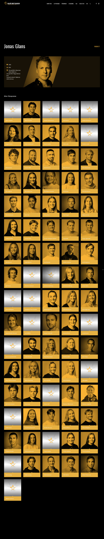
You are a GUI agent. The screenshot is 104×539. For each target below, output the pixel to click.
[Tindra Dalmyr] (51, 440)
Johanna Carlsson (29, 286)
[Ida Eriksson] (12, 251)
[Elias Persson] (70, 157)
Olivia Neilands (67, 380)
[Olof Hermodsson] (12, 393)
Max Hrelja (85, 356)
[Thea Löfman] (70, 416)
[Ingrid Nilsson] (31, 251)
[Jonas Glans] (89, 275)
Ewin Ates (27, 215)
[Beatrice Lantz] (89, 133)
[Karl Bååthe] (31, 322)
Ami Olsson (66, 120)
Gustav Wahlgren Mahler (50, 238)
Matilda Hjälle (66, 356)
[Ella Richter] (70, 180)
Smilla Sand (8, 427)
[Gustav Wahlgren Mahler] (51, 227)
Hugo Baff (65, 238)
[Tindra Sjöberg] (70, 440)
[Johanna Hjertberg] (51, 275)
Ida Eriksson (9, 262)
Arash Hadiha (47, 144)
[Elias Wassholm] (89, 157)
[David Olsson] (51, 157)
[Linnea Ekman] (70, 322)
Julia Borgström (47, 309)
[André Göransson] (89, 109)
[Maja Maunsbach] (51, 346)
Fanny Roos (47, 215)
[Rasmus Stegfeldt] (89, 393)
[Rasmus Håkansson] (70, 393)
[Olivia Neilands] (70, 369)
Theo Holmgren (86, 427)
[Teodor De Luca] (51, 416)
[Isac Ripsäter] (51, 251)
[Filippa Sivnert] (89, 204)
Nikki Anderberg (29, 380)
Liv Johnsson (85, 333)
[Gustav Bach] (31, 227)
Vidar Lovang (28, 475)
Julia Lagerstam (86, 309)
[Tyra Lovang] (12, 464)
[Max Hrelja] (89, 346)
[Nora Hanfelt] (51, 369)
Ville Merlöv (66, 475)
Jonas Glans (85, 286)
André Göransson (86, 120)
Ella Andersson (28, 191)
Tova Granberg (86, 451)
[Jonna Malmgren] (12, 298)
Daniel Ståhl (28, 167)
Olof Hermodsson (10, 404)
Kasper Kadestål (48, 333)
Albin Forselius (28, 120)
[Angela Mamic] (12, 133)
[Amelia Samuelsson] (51, 109)
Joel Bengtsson (86, 262)
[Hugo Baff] (70, 227)
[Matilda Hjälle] (70, 346)
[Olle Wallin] (89, 369)
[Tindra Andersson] (31, 440)
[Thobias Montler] (12, 440)
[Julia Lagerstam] (89, 298)
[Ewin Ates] (31, 204)
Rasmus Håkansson (68, 404)
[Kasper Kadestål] (51, 322)
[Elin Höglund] (12, 180)
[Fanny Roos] (51, 204)
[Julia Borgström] (51, 298)
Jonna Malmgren (10, 309)
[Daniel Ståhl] (31, 157)
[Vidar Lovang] (31, 464)
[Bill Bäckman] (12, 157)
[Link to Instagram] (99, 3)
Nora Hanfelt (47, 380)
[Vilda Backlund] (51, 464)
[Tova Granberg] (89, 440)
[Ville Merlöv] (70, 464)
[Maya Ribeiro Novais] (12, 369)
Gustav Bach (28, 238)
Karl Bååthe (28, 333)
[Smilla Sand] (12, 416)
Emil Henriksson (86, 191)
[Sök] (90, 3)
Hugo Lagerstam (86, 238)
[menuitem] (49, 3)
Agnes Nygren (9, 120)
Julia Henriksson (67, 309)
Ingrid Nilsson (28, 262)
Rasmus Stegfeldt (86, 404)
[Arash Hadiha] (51, 133)
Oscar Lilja (27, 404)
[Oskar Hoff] (51, 393)
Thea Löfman (66, 427)
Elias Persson (66, 167)
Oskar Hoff (46, 404)
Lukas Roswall (28, 356)
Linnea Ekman (66, 333)
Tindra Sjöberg (66, 451)
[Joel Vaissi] (12, 275)
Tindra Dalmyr (47, 451)
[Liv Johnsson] (89, 322)
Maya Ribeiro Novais (11, 380)
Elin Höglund (9, 191)
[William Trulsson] (12, 487)
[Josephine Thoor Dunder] (31, 298)
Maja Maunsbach (48, 356)
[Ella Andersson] (31, 180)
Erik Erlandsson (9, 215)
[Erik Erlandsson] (12, 204)
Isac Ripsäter (47, 262)
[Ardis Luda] (70, 133)
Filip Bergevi (66, 215)
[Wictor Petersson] (89, 464)
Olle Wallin (85, 380)
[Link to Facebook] (96, 3)
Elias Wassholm (86, 167)
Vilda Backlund (47, 475)
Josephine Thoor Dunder (31, 309)
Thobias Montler (10, 451)
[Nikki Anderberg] (31, 369)
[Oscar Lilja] (31, 393)
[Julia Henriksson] (70, 298)
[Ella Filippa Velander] (51, 180)
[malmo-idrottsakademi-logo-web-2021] (12, 3)
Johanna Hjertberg (48, 286)
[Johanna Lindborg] (70, 275)
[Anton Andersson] (31, 133)
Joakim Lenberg (67, 262)
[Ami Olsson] (70, 109)
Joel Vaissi (8, 286)
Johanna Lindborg (67, 286)
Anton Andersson (29, 144)
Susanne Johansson (30, 427)
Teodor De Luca (48, 427)
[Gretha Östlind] (12, 227)
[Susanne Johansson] (31, 416)
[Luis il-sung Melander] (12, 346)
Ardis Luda (65, 144)
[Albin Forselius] (31, 109)
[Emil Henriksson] (89, 180)
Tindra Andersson (29, 451)
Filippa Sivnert (85, 215)
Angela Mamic (9, 144)
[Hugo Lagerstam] (89, 227)
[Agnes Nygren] (12, 109)
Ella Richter (66, 191)
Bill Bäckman (9, 167)
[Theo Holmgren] (89, 416)
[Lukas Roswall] (31, 346)
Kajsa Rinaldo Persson (11, 333)
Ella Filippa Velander (49, 191)
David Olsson (47, 167)
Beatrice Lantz (85, 144)
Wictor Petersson (86, 475)
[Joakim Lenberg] (70, 251)
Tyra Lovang (9, 475)
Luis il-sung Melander (11, 356)
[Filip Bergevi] (70, 204)
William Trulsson (10, 498)
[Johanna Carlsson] (31, 275)
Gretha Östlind (9, 238)
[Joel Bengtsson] (89, 251)
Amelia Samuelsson (49, 120)
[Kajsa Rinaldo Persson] (12, 322)
